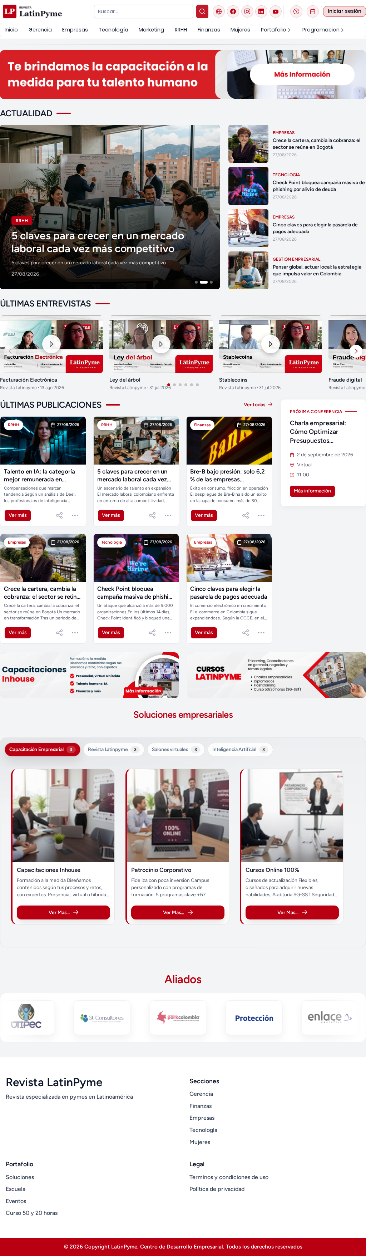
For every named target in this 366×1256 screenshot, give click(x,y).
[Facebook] (233, 11)
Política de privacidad (216, 1189)
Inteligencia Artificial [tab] (238, 749)
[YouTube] (275, 11)
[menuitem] (11, 30)
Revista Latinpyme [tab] (112, 749)
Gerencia (201, 1093)
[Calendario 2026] (313, 11)
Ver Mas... (59, 912)
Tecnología (203, 1130)
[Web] (219, 11)
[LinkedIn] (261, 11)
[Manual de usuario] (296, 11)
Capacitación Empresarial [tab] (40, 749)
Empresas (201, 1117)
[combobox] (143, 11)
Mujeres (199, 1142)
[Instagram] (247, 11)
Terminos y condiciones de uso (228, 1177)
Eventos (16, 1201)
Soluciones (20, 1177)
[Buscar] (202, 11)
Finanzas (200, 1106)
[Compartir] (59, 515)
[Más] (75, 515)
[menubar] (183, 30)
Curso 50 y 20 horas (32, 1213)
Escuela (15, 1189)
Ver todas (255, 405)
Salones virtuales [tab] (174, 749)
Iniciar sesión (344, 11)
